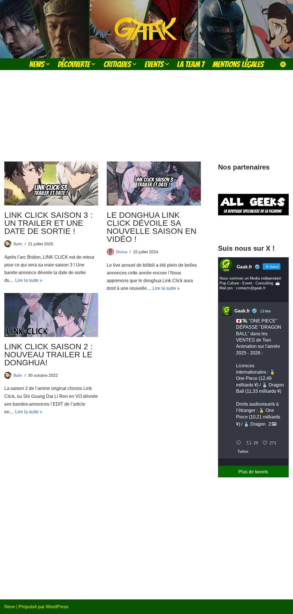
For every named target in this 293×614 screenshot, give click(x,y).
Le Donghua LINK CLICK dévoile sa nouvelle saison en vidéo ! (151, 227)
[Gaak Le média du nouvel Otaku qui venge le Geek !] (146, 29)
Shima (121, 252)
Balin (17, 244)
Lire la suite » (28, 280)
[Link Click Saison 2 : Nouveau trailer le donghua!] (51, 315)
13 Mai (265, 311)
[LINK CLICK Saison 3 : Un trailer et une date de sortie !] (51, 184)
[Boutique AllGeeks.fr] (253, 227)
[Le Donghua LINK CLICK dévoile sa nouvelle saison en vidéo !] (154, 184)
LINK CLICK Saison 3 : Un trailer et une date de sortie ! (48, 223)
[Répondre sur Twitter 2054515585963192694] (240, 443)
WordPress (57, 606)
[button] (48, 64)
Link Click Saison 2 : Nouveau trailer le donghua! (48, 354)
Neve (9, 606)
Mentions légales (238, 64)
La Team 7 (190, 64)
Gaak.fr (242, 310)
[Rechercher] (283, 64)
